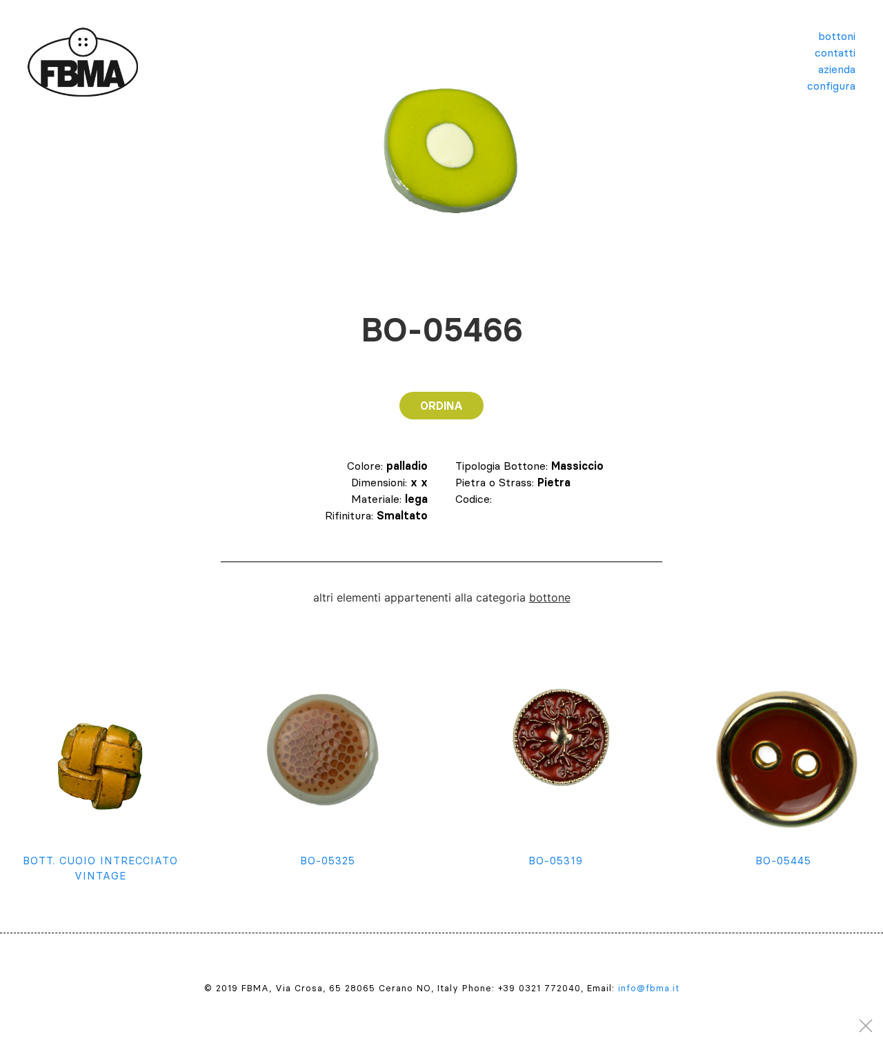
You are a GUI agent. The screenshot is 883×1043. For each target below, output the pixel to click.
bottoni (836, 36)
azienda (836, 69)
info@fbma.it (648, 987)
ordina (441, 406)
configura (831, 85)
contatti (835, 52)
